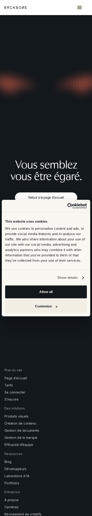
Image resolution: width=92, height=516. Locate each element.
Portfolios (11, 483)
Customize (43, 306)
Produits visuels (16, 416)
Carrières (11, 507)
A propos (11, 500)
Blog (7, 462)
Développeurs (15, 469)
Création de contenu (20, 423)
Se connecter (14, 392)
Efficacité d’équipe (18, 445)
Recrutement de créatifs (22, 514)
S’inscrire (11, 399)
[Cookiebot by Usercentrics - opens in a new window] (67, 206)
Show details (67, 277)
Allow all (46, 292)
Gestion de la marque (21, 437)
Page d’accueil (15, 378)
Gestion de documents (21, 430)
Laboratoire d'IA (16, 476)
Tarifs (8, 385)
